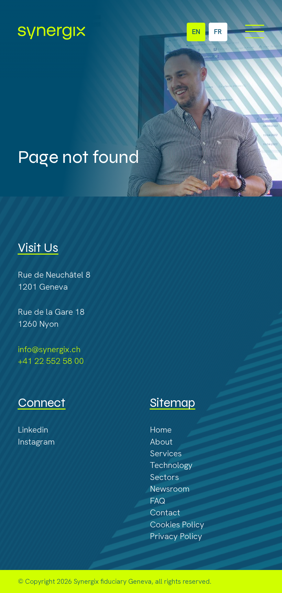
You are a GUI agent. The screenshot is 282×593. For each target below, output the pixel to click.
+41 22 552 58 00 (51, 360)
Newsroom (169, 488)
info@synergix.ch (49, 349)
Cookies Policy (177, 524)
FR (218, 31)
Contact (165, 512)
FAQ (157, 500)
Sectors (164, 476)
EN (196, 31)
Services (166, 453)
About (161, 441)
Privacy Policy (176, 535)
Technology (171, 464)
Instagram (36, 441)
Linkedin (33, 429)
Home (161, 429)
